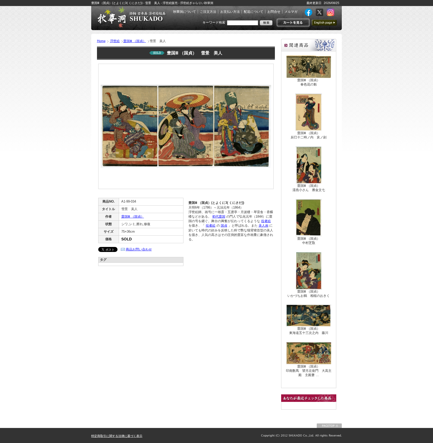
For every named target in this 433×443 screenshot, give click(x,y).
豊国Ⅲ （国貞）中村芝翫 (308, 241)
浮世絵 (115, 41)
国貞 (224, 225)
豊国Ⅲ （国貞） (134, 41)
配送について (253, 12)
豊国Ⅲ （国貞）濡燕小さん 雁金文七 (308, 188)
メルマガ (290, 12)
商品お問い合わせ (139, 249)
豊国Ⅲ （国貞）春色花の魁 (308, 82)
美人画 (263, 225)
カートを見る (292, 22)
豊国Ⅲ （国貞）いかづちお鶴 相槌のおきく (308, 294)
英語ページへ (324, 23)
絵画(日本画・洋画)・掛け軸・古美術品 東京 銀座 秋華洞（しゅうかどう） (131, 17)
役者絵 (266, 221)
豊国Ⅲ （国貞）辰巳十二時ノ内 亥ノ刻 (309, 135)
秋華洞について (184, 12)
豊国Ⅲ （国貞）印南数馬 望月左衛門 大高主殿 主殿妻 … (309, 371)
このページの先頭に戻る (329, 425)
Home (101, 41)
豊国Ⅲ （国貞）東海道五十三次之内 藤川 (308, 331)
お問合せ (273, 12)
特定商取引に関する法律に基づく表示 (116, 436)
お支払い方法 (230, 12)
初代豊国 (218, 216)
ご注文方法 (208, 12)
